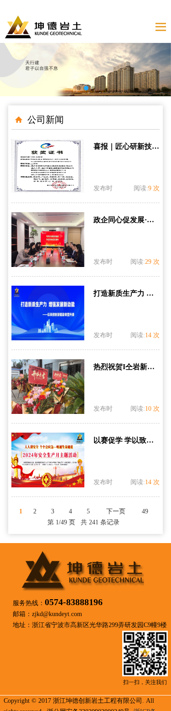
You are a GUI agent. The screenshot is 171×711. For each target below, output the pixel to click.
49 (145, 511)
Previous (13, 63)
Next (157, 63)
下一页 (115, 511)
